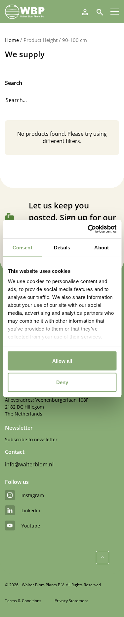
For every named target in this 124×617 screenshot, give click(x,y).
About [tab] (101, 247)
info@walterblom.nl (29, 464)
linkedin (30, 510)
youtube (30, 526)
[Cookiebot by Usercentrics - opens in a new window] (88, 229)
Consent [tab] (22, 247)
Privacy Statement (71, 600)
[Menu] (114, 11)
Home (12, 40)
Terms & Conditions (23, 600)
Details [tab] (62, 247)
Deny (62, 382)
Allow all (62, 360)
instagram (32, 495)
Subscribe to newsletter (31, 439)
